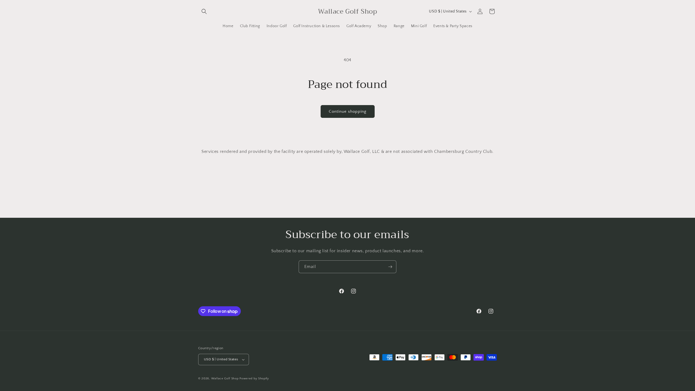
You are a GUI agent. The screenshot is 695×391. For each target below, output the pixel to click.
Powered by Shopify (254, 378)
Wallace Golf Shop (225, 378)
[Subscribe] (390, 266)
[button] (204, 11)
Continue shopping (348, 111)
